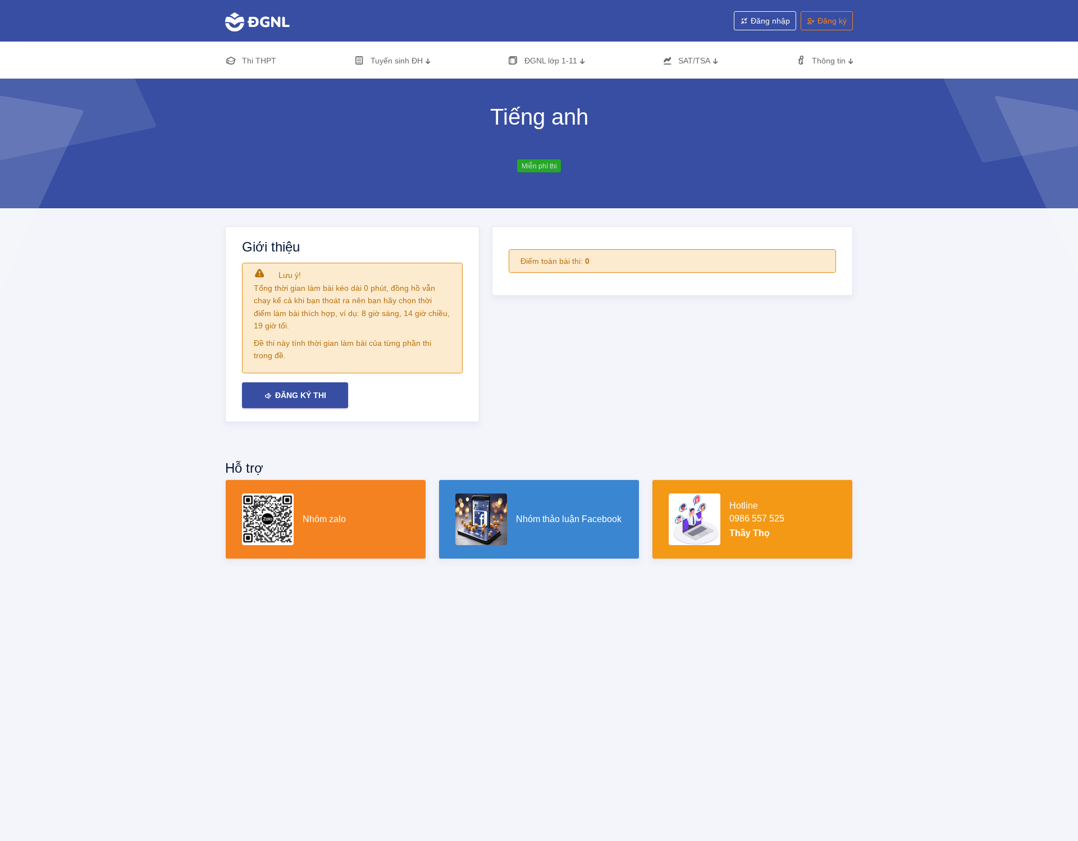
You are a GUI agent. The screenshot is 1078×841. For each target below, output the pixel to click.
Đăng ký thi (299, 395)
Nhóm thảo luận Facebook (569, 519)
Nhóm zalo (324, 519)
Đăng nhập (769, 20)
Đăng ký (831, 20)
